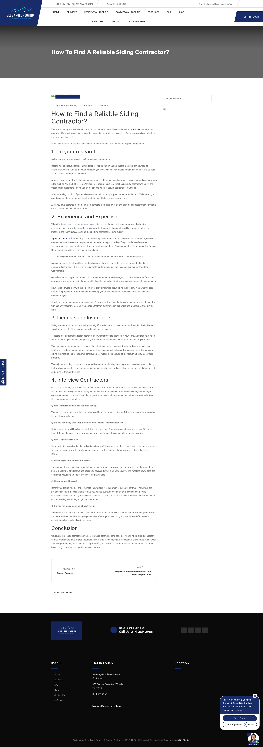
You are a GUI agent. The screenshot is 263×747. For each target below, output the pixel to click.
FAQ (169, 12)
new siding (95, 224)
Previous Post (68, 568)
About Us (97, 21)
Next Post (141, 567)
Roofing (88, 105)
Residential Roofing (96, 12)
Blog (181, 12)
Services (72, 12)
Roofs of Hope (136, 21)
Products (153, 12)
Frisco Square (65, 573)
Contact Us (59, 695)
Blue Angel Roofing (68, 105)
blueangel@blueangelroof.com (216, 4)
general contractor (62, 238)
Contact (116, 21)
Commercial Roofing (128, 12)
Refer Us (58, 700)
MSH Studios (183, 740)
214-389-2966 (116, 4)
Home (56, 12)
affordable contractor (141, 129)
